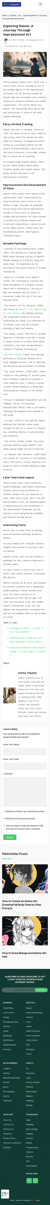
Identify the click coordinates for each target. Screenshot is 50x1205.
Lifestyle (25, 602)
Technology (25, 613)
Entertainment (25, 597)
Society (25, 608)
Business (25, 592)
